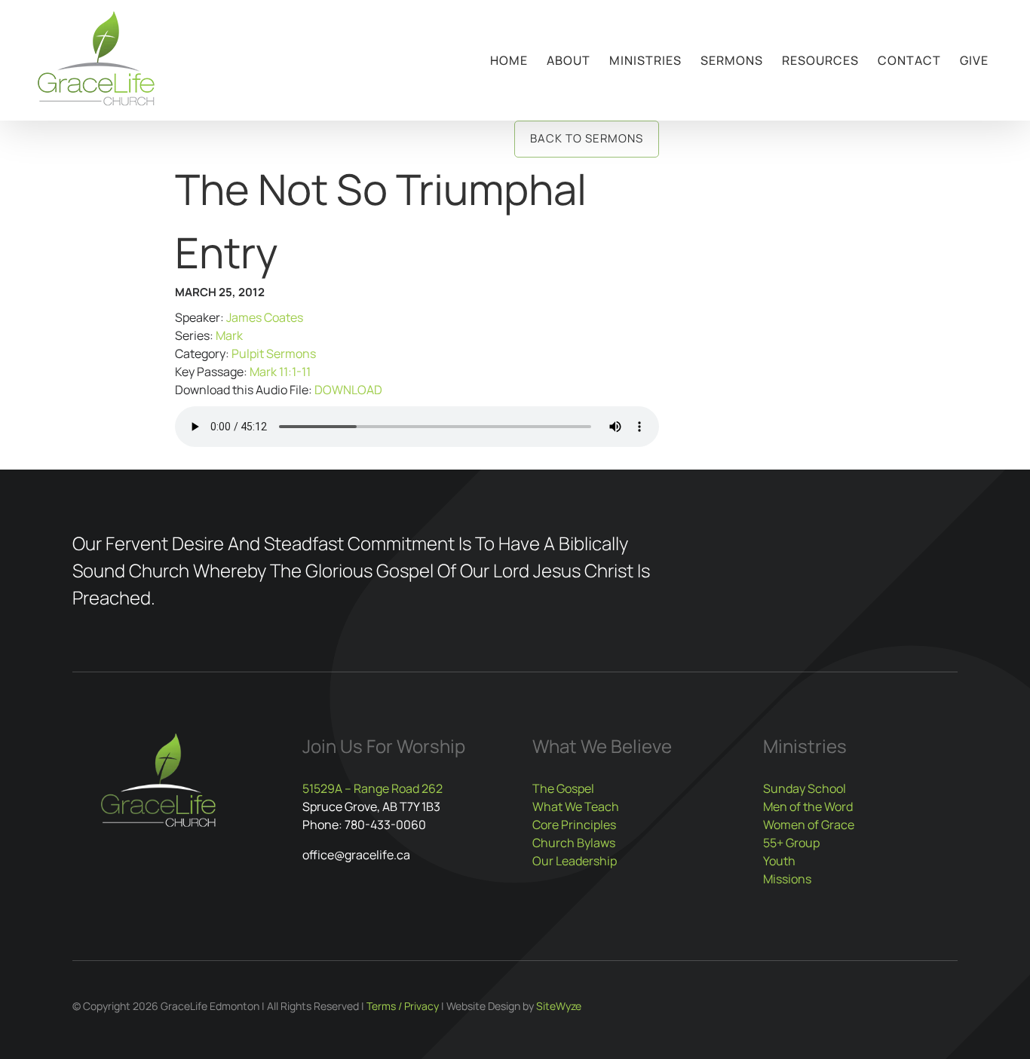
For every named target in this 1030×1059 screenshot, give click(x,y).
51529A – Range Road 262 (372, 788)
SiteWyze (558, 1006)
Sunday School (804, 788)
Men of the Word (808, 806)
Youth (779, 860)
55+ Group (791, 842)
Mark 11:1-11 (280, 371)
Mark (229, 335)
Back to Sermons (586, 138)
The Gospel (563, 788)
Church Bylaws (573, 842)
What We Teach (575, 806)
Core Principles (574, 824)
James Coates (264, 317)
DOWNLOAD (348, 389)
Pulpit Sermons (273, 353)
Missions (787, 879)
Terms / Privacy (402, 1006)
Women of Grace (808, 824)
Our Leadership (574, 860)
